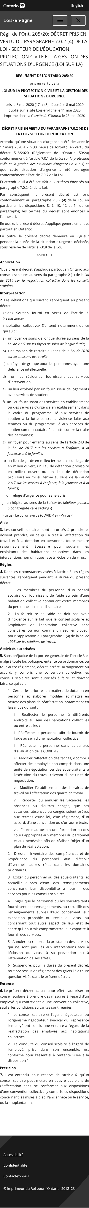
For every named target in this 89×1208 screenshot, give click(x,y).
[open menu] (60, 20)
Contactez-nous (16, 1176)
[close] (78, 20)
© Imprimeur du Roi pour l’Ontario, (39, 1188)
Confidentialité (15, 1165)
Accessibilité (13, 1154)
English (77, 5)
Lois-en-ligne (18, 20)
